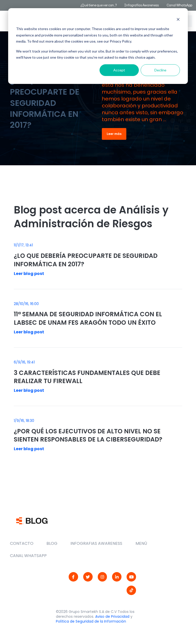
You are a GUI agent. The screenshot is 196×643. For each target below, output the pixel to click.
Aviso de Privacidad (112, 616)
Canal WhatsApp (179, 5)
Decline (160, 70)
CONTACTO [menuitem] (21, 543)
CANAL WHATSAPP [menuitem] (28, 556)
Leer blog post (29, 273)
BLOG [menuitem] (51, 543)
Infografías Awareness (142, 5)
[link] (73, 577)
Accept (119, 70)
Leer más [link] (114, 134)
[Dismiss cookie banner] (178, 19)
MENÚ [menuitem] (141, 543)
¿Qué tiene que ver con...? (98, 5)
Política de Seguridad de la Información (91, 621)
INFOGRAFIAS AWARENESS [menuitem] (96, 543)
